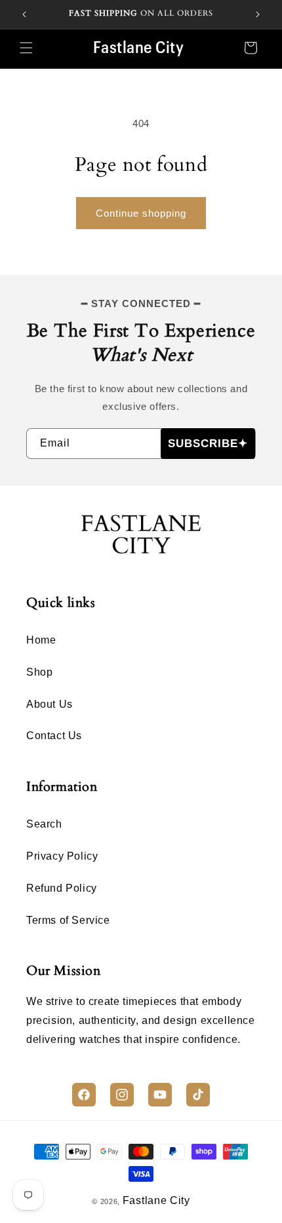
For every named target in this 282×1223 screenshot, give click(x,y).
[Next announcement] (257, 14)
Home (41, 640)
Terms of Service (68, 920)
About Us (49, 704)
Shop (39, 672)
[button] (26, 47)
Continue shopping (141, 213)
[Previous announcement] (24, 14)
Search (44, 824)
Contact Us (54, 735)
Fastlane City (156, 1200)
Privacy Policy (62, 856)
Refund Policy (61, 888)
